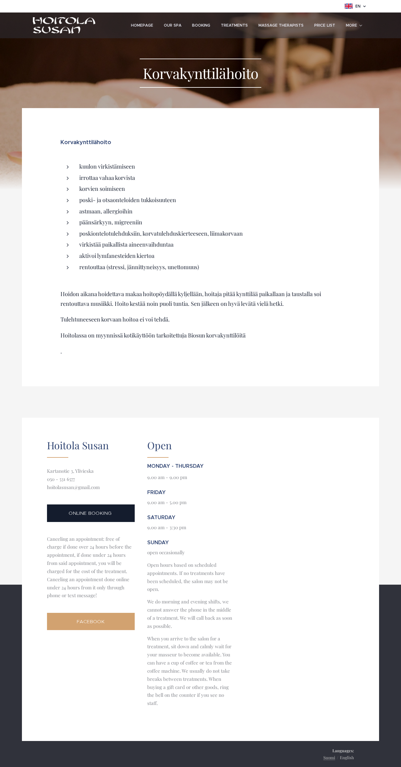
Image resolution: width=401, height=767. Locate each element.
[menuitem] (142, 25)
